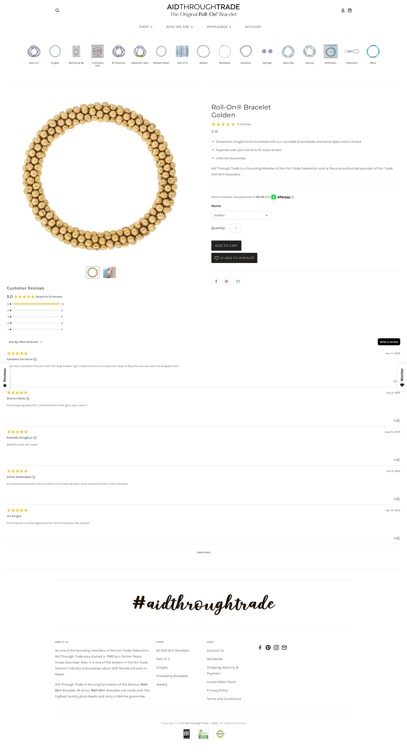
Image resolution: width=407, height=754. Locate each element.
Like (216, 281)
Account (253, 27)
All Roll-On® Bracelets (172, 650)
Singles (162, 667)
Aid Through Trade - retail (201, 723)
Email (238, 281)
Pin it (226, 281)
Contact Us (215, 650)
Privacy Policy (217, 690)
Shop (144, 27)
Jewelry (161, 684)
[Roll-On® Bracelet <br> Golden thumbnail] (92, 272)
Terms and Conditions (224, 699)
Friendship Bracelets (172, 676)
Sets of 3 (163, 659)
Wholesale (218, 27)
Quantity (218, 228)
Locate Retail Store (221, 682)
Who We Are (178, 27)
